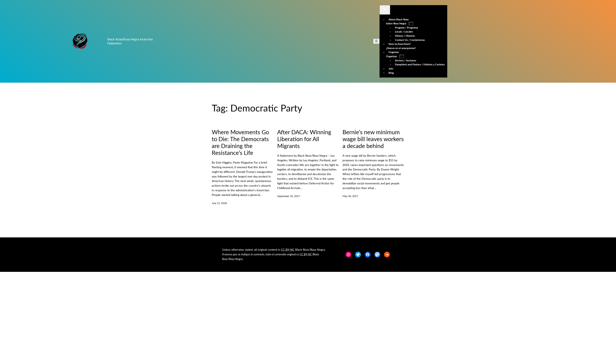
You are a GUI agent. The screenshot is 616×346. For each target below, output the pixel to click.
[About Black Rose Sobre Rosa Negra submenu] (411, 23)
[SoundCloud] (387, 254)
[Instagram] (348, 254)
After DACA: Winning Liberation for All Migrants (304, 139)
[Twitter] (358, 254)
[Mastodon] (377, 254)
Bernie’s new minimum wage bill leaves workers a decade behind (373, 139)
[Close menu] (385, 10)
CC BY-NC (287, 249)
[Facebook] (368, 254)
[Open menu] (376, 41)
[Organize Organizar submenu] (402, 56)
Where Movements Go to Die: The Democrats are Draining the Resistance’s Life (240, 143)
